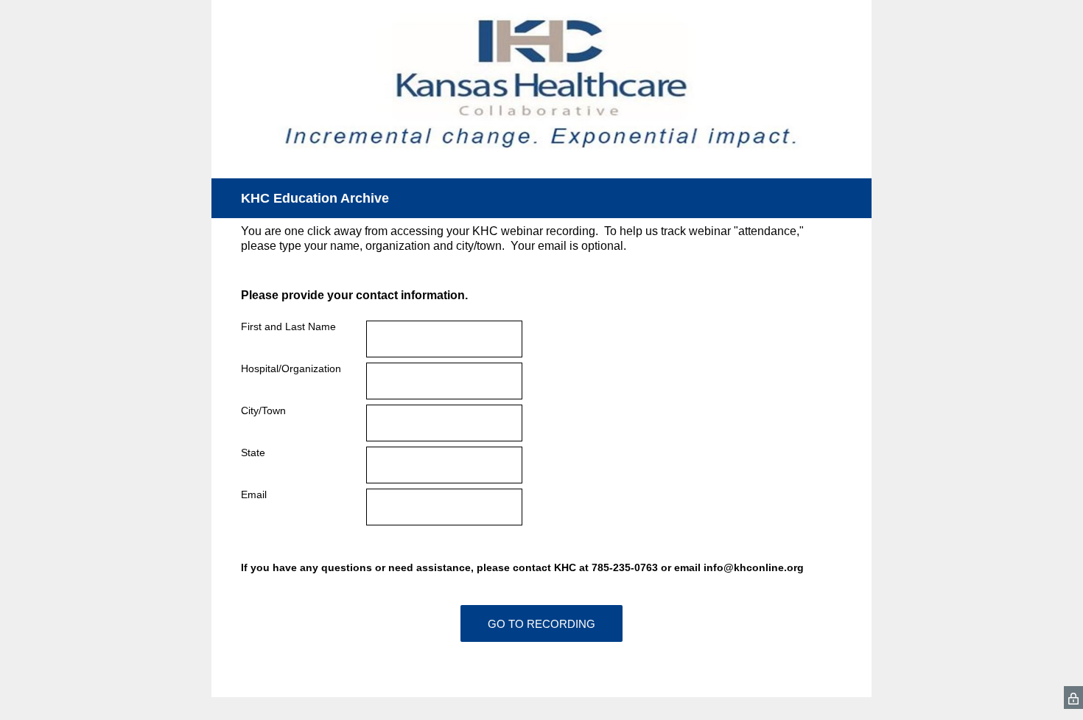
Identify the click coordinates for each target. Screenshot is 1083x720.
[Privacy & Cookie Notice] (1073, 697)
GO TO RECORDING (541, 624)
